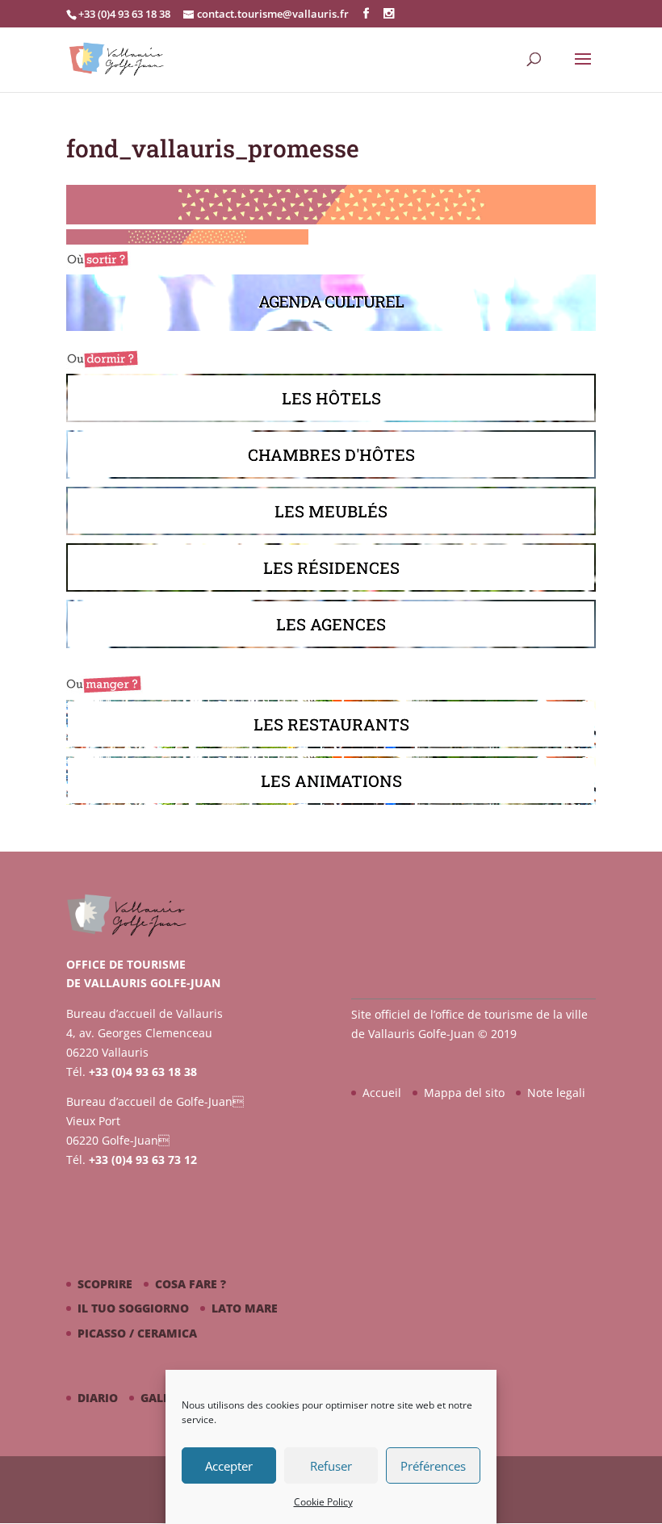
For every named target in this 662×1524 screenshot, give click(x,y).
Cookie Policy (323, 1502)
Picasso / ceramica (137, 1333)
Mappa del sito (464, 1092)
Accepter (229, 1466)
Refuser (331, 1466)
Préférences (433, 1466)
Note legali (556, 1092)
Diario (98, 1397)
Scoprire (105, 1284)
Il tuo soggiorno (133, 1308)
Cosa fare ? (190, 1284)
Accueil (381, 1092)
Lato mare (245, 1308)
